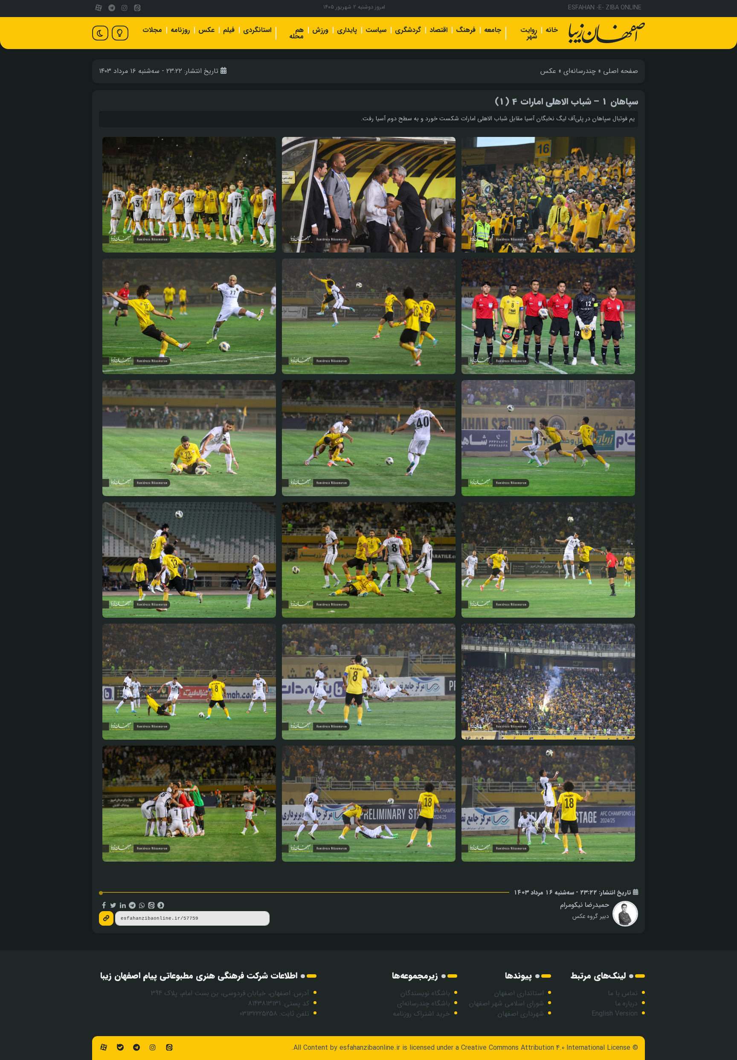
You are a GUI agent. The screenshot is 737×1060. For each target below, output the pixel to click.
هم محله (296, 33)
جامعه (492, 30)
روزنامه (180, 30)
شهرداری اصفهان (521, 1013)
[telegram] (111, 8)
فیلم (229, 30)
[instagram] (124, 8)
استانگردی (257, 30)
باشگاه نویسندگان (425, 993)
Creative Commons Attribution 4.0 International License (545, 1048)
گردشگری (408, 30)
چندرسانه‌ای (579, 71)
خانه (551, 30)
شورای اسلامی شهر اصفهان (506, 1003)
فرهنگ (466, 30)
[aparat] (98, 8)
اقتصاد (438, 30)
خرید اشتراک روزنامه (421, 1013)
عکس (206, 30)
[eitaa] (137, 8)
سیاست (376, 30)
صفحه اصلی (620, 71)
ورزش (320, 30)
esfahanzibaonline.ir (369, 1048)
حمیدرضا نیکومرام (584, 905)
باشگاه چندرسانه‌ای (423, 1003)
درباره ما (626, 1003)
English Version (615, 1013)
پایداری (347, 30)
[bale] (120, 1048)
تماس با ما (623, 993)
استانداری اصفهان (519, 993)
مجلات (152, 30)
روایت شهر (528, 33)
